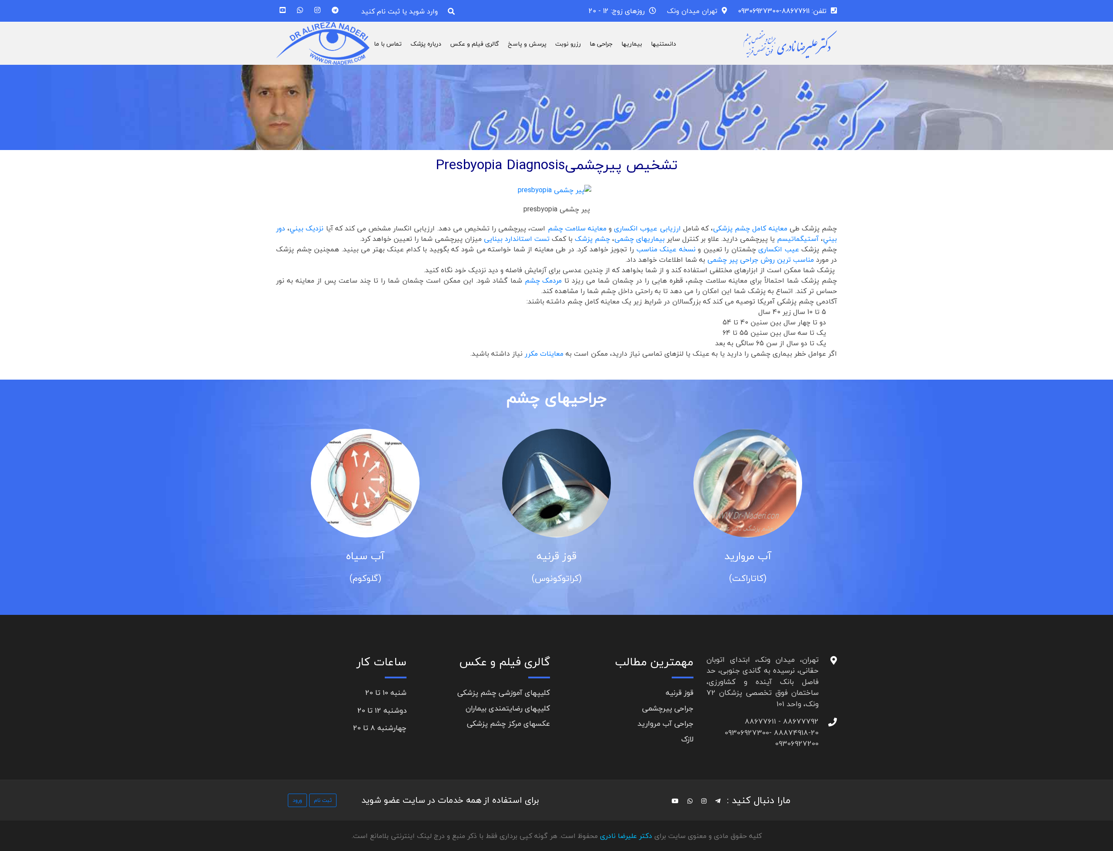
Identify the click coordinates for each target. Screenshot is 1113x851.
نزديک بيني (306, 228)
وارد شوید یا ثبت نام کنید (399, 11)
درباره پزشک (425, 43)
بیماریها (631, 43)
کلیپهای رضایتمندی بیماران (508, 708)
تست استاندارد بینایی (518, 239)
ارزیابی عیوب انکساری (647, 228)
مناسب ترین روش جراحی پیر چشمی (760, 260)
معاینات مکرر (544, 353)
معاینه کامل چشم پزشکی (751, 228)
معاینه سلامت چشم (577, 228)
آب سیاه (365, 556)
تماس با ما (388, 43)
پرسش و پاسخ (527, 43)
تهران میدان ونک (692, 11)
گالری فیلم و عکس (474, 43)
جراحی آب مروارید (665, 723)
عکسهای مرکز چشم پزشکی (508, 723)
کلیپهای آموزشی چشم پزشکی (503, 692)
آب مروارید (747, 556)
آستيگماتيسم (798, 239)
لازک (687, 739)
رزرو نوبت (568, 43)
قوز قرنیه (556, 556)
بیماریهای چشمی (640, 239)
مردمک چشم (543, 280)
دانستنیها (663, 43)
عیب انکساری (778, 249)
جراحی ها (601, 43)
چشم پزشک (592, 239)
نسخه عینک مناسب (667, 249)
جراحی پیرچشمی (667, 708)
